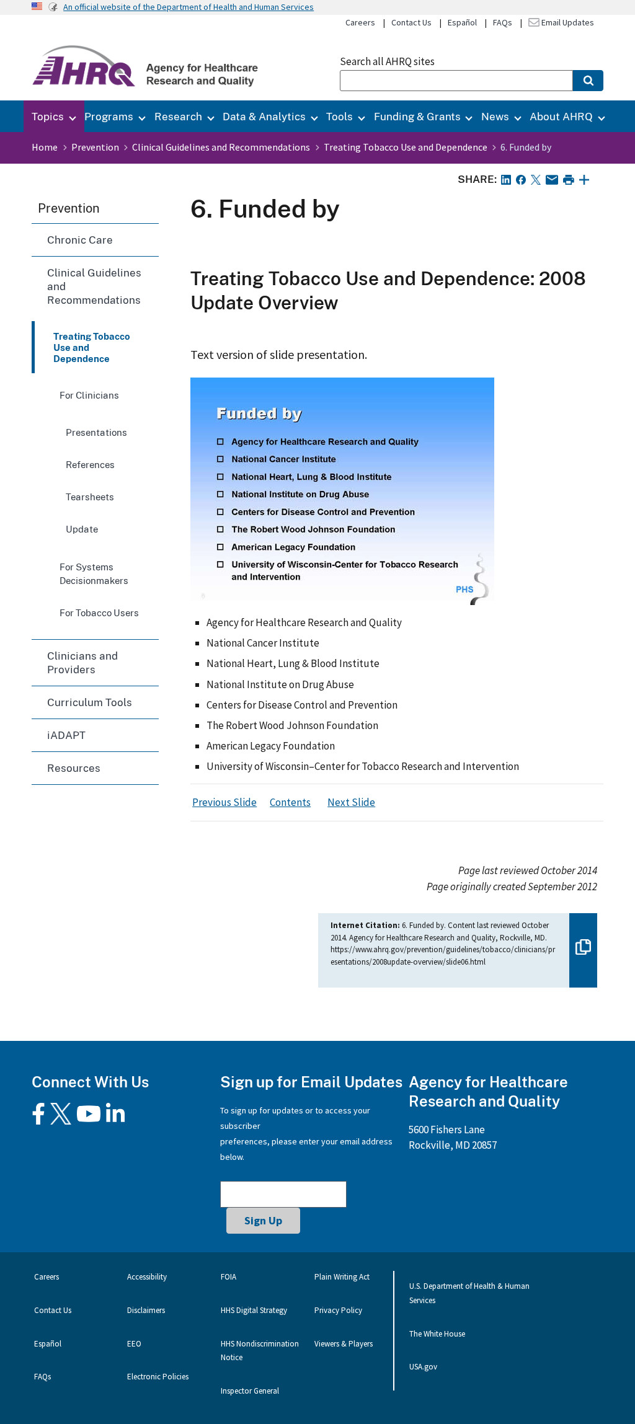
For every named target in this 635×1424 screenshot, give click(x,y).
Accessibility (147, 1276)
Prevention (95, 147)
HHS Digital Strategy (254, 1310)
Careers (360, 22)
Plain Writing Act (342, 1276)
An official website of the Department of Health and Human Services (188, 6)
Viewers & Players (343, 1343)
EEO (134, 1343)
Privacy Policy (338, 1310)
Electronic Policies (158, 1376)
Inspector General (250, 1391)
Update (82, 528)
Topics (48, 116)
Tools (339, 116)
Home (45, 147)
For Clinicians (89, 394)
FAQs (502, 22)
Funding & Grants (417, 116)
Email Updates (567, 22)
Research (178, 116)
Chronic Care (80, 239)
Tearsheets (90, 496)
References (90, 464)
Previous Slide (224, 802)
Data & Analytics (264, 116)
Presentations (96, 432)
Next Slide (351, 802)
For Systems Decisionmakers (94, 573)
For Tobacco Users (99, 612)
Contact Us (411, 22)
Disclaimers (146, 1310)
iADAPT (66, 734)
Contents (290, 802)
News (495, 116)
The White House (437, 1334)
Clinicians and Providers (82, 662)
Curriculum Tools (89, 702)
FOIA (228, 1276)
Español (462, 22)
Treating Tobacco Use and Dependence (405, 147)
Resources (73, 767)
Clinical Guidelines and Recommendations (221, 147)
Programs (108, 116)
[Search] (588, 80)
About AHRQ (561, 116)
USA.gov (423, 1366)
